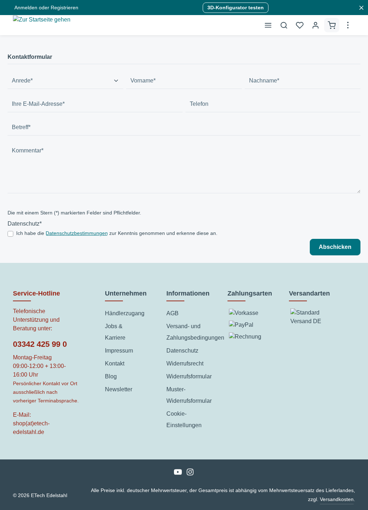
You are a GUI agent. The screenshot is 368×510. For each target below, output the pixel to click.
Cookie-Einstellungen (184, 419)
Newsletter (118, 389)
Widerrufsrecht (184, 363)
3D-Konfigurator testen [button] (235, 7)
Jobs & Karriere (115, 332)
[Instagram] (190, 474)
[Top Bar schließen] (361, 8)
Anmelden (25, 7)
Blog (111, 376)
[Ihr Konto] (315, 25)
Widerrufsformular (189, 376)
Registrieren (64, 7)
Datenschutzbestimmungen (77, 233)
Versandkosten (337, 499)
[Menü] (268, 25)
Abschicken (335, 247)
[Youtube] (178, 474)
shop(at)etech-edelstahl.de (31, 427)
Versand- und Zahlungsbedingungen (195, 332)
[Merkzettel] (300, 25)
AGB (172, 313)
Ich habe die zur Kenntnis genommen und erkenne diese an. (116, 233)
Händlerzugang (124, 313)
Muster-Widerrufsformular (189, 395)
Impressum (119, 351)
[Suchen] (284, 25)
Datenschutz (182, 351)
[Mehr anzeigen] (348, 25)
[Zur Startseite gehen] (41, 27)
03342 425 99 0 (40, 344)
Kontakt (114, 363)
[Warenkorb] (331, 25)
